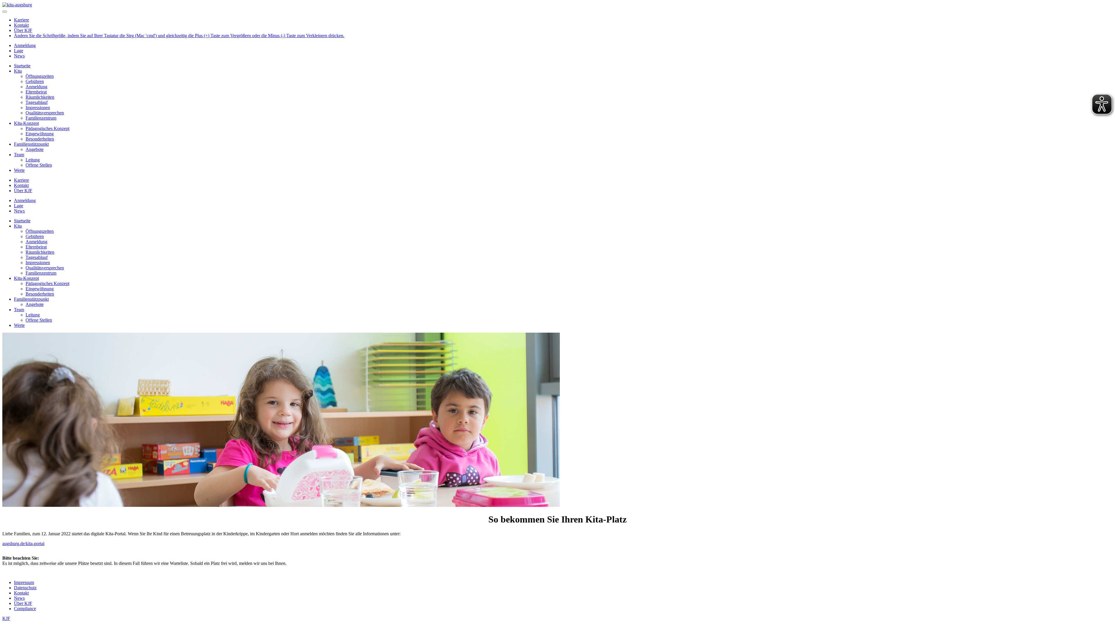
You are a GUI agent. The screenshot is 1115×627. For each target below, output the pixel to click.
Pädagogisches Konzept (47, 128)
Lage (18, 50)
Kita (18, 71)
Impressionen (38, 107)
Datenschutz (25, 587)
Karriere (21, 19)
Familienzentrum (41, 118)
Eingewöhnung (40, 133)
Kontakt (21, 25)
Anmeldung (25, 45)
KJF (6, 618)
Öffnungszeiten (40, 76)
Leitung (33, 159)
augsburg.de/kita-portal (23, 543)
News (19, 55)
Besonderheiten (40, 138)
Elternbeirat (36, 91)
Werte (19, 170)
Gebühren (35, 81)
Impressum (24, 582)
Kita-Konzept (26, 123)
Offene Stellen (39, 165)
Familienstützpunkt (31, 144)
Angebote (35, 149)
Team (19, 154)
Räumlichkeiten (40, 97)
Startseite (22, 65)
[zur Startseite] (17, 4)
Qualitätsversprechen (45, 112)
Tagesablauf (37, 102)
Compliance (25, 608)
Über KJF (23, 30)
